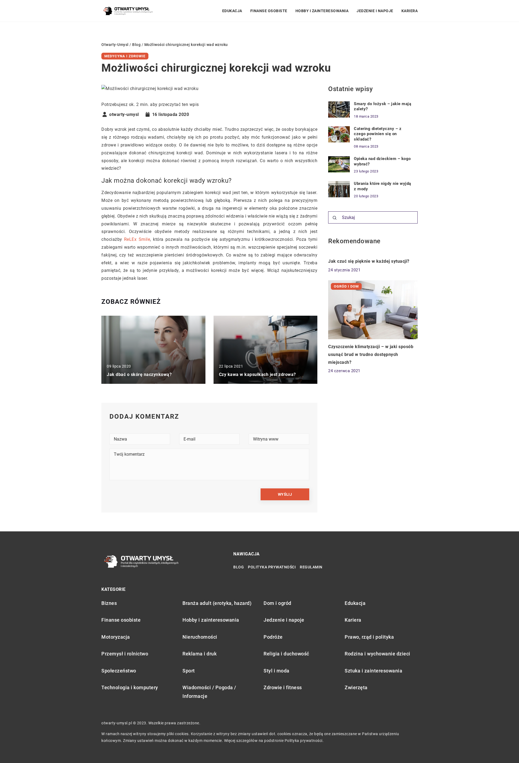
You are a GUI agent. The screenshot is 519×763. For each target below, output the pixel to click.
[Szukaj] (334, 217)
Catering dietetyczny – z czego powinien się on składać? (377, 134)
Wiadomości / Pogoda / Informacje (209, 692)
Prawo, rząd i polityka (369, 637)
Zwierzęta (356, 687)
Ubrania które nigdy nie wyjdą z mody (382, 186)
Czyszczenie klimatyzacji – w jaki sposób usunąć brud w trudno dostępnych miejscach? (370, 354)
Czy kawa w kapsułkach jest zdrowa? (257, 374)
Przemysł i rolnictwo (124, 654)
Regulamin (311, 567)
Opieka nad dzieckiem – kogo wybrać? (382, 161)
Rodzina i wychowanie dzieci (377, 654)
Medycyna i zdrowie (124, 56)
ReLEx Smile (137, 239)
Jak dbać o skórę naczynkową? (139, 374)
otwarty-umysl (124, 114)
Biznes (109, 603)
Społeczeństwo (118, 671)
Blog (238, 567)
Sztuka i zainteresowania (373, 671)
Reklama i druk (199, 654)
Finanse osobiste (268, 11)
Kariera (409, 11)
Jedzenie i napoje (375, 11)
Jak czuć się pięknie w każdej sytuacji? (369, 261)
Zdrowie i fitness (283, 687)
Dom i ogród (277, 603)
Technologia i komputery (129, 687)
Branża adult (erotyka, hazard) (216, 603)
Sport (188, 671)
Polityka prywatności (272, 567)
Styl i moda (277, 671)
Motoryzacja (115, 637)
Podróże (273, 637)
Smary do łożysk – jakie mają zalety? (382, 106)
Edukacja (232, 11)
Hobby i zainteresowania (322, 11)
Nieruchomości (199, 637)
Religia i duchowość (286, 654)
